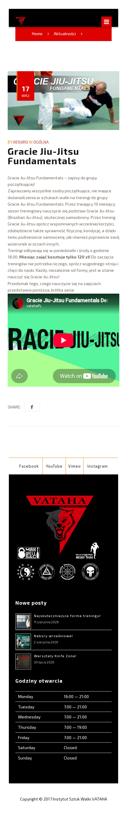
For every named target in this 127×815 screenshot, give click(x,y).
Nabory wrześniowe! (53, 636)
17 (26, 90)
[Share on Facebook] (32, 407)
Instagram (97, 466)
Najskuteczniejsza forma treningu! (67, 616)
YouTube (54, 466)
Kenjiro (20, 141)
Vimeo (74, 466)
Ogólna (41, 141)
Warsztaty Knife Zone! (55, 656)
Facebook (29, 466)
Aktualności (65, 33)
